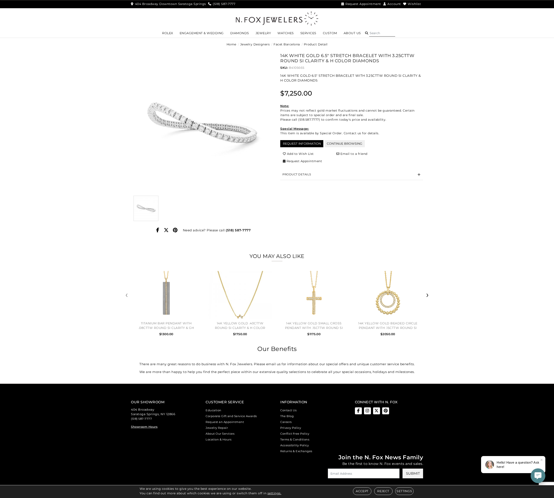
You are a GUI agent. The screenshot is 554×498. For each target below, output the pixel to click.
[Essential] (314, 251)
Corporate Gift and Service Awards (231, 416)
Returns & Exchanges (296, 451)
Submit (413, 473)
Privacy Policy (290, 427)
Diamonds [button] (239, 33)
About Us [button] (352, 33)
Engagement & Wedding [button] (202, 33)
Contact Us (288, 410)
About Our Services (220, 433)
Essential (240, 251)
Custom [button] (330, 33)
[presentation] (126, 295)
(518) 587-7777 (238, 230)
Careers (286, 422)
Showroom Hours (144, 426)
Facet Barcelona (287, 44)
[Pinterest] (175, 230)
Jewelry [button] (263, 33)
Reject (383, 491)
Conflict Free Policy (294, 433)
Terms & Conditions (294, 439)
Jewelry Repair (217, 427)
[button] (366, 33)
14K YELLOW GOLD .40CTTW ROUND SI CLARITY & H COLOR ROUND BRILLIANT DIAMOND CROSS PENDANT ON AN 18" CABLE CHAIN (240, 325)
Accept (362, 491)
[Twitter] (166, 230)
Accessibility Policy (294, 445)
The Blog (287, 416)
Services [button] (308, 33)
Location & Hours (218, 439)
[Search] (382, 33)
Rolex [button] (167, 33)
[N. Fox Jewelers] (277, 18)
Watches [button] (285, 33)
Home (231, 44)
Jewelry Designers (255, 44)
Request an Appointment (225, 422)
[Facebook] (157, 230)
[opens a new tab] (358, 410)
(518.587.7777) (309, 120)
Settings (404, 491)
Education (213, 410)
